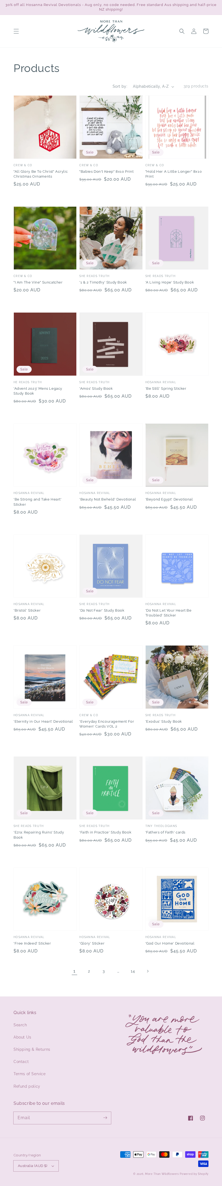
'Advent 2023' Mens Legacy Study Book (38, 390)
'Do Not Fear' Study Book (101, 610)
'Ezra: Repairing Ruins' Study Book (39, 834)
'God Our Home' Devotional (170, 943)
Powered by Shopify (194, 1173)
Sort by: (120, 86)
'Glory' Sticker (92, 943)
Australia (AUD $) (32, 1166)
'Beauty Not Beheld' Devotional (107, 499)
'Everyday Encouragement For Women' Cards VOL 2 (106, 723)
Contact (21, 1061)
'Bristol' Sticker (27, 610)
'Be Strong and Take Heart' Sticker (38, 501)
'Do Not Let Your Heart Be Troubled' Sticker (168, 612)
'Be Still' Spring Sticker (166, 388)
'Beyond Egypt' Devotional (169, 499)
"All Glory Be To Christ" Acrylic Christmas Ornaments (41, 173)
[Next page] (148, 971)
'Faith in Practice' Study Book (105, 832)
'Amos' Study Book (96, 388)
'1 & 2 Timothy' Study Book (103, 282)
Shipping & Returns (32, 1049)
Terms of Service (30, 1074)
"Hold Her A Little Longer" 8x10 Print (173, 173)
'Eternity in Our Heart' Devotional (43, 721)
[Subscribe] (105, 1118)
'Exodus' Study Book (163, 721)
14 (133, 971)
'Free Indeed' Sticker (32, 943)
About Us (22, 1037)
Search (20, 1025)
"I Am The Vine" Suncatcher (38, 282)
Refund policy (27, 1086)
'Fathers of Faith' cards (165, 832)
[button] (16, 31)
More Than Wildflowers (162, 1173)
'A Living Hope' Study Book (169, 282)
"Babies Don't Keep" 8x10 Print (106, 171)
